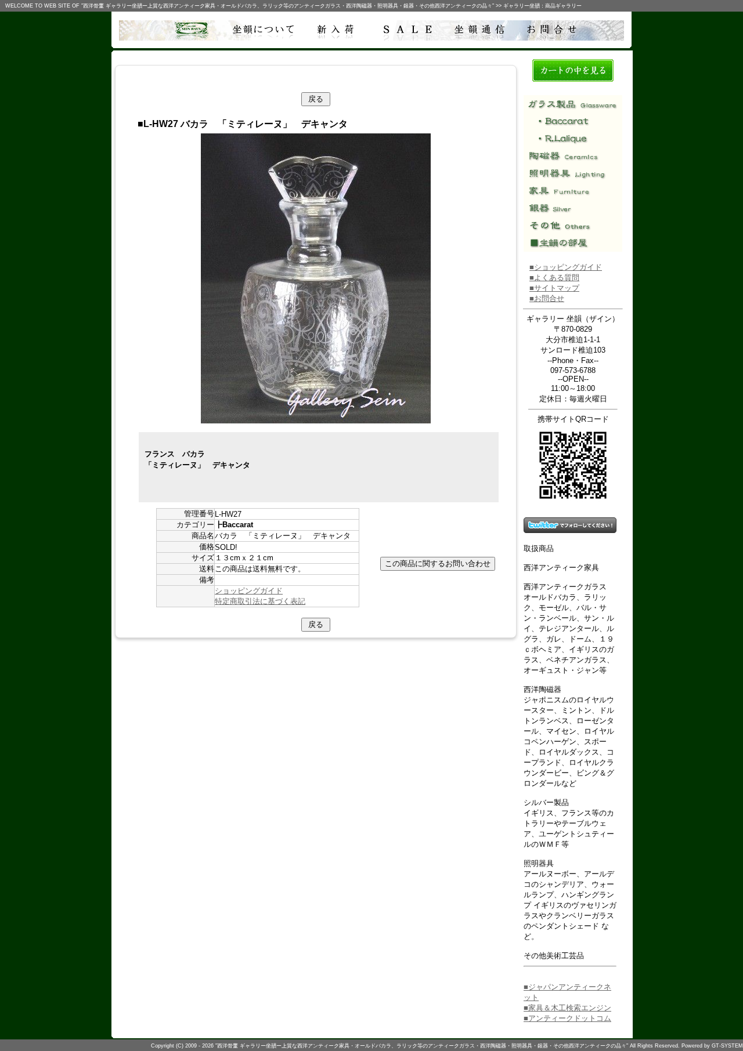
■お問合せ (546, 298)
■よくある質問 (554, 277)
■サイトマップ (554, 288)
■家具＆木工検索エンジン (567, 1007)
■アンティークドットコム (567, 1018)
